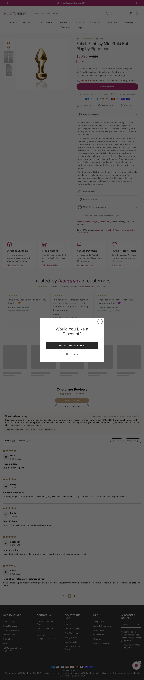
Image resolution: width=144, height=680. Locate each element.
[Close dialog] (100, 321)
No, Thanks (72, 354)
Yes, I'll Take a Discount (72, 345)
